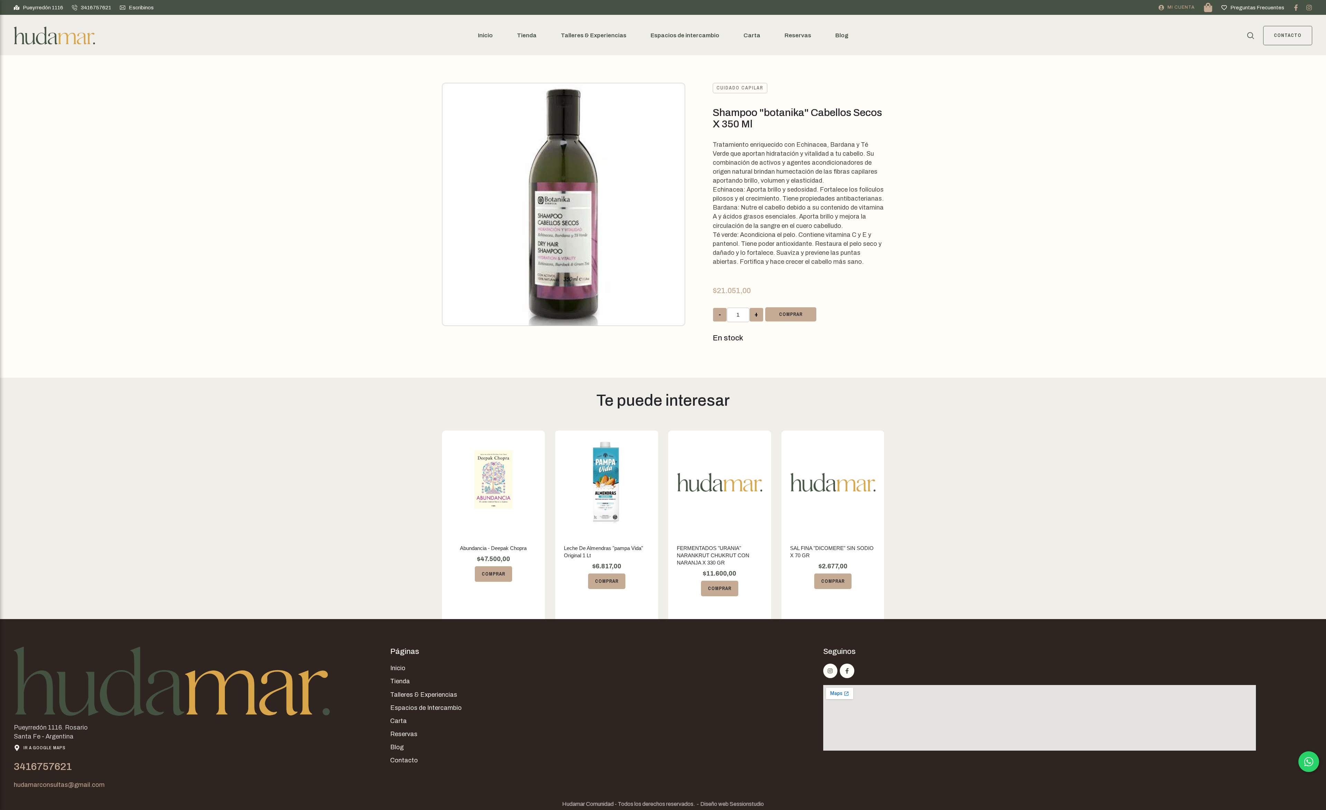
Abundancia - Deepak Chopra (493, 548)
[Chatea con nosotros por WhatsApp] (1308, 761)
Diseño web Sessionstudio (732, 804)
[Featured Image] (493, 482)
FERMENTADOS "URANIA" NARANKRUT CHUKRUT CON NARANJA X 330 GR (713, 555)
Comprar (791, 314)
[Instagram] (1309, 7)
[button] (38, 7)
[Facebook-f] (1296, 7)
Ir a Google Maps (44, 748)
